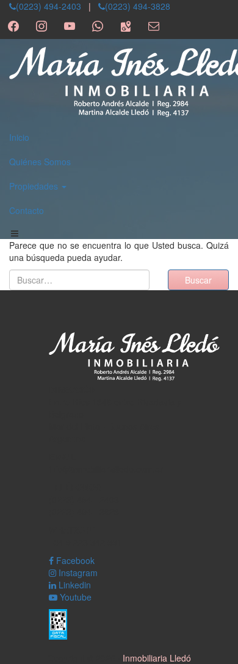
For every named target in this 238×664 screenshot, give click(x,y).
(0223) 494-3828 (137, 6)
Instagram (77, 572)
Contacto (26, 210)
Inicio (19, 137)
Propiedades (34, 186)
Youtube (74, 597)
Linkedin (73, 585)
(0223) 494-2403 (48, 6)
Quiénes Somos (40, 161)
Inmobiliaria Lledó (157, 658)
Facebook (74, 560)
